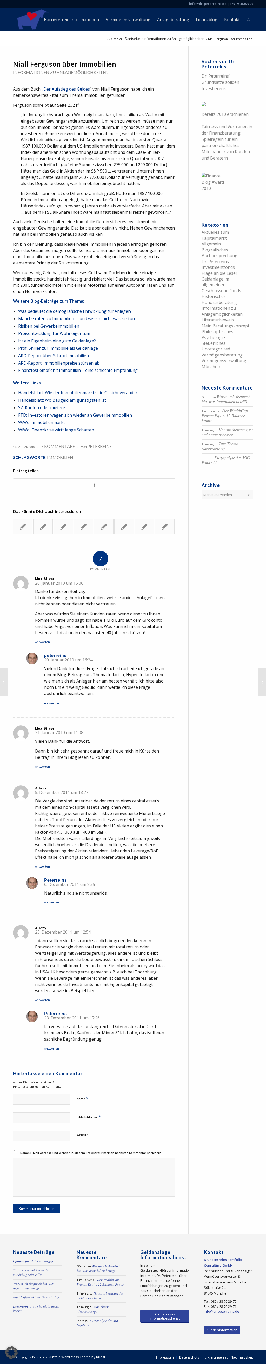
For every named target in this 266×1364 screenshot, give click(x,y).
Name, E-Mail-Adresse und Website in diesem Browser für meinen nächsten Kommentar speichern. (91, 1153)
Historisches (214, 296)
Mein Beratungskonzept (225, 326)
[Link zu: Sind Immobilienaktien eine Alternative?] (83, 526)
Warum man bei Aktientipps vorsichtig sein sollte (32, 1272)
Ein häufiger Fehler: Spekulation (36, 1297)
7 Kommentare (58, 446)
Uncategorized (216, 349)
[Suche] (248, 19)
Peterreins (99, 446)
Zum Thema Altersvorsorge (220, 446)
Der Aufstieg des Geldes (66, 89)
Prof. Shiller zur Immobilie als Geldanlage (58, 348)
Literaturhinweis (218, 320)
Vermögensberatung (222, 355)
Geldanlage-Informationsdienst (165, 1316)
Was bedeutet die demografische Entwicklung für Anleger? (75, 311)
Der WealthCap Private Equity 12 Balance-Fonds (225, 415)
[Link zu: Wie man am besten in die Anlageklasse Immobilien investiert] (124, 526)
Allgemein (211, 244)
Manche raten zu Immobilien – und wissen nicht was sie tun (76, 318)
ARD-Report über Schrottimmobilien (53, 356)
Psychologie (213, 337)
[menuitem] (71, 19)
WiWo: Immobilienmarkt (41, 422)
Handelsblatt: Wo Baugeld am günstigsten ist (62, 400)
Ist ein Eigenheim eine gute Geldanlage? (57, 341)
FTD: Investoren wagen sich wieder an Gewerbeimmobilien (75, 415)
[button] (11, 1352)
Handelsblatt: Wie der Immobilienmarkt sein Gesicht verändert (78, 393)
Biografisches (215, 250)
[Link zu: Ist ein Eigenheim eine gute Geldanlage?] (22, 526)
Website (82, 1135)
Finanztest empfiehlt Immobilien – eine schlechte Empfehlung (78, 370)
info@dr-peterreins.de (208, 3)
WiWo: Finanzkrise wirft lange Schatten (56, 430)
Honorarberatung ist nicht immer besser (227, 432)
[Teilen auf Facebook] (94, 485)
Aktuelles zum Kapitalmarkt (215, 235)
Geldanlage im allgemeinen (215, 282)
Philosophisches (217, 331)
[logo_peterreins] (32, 19)
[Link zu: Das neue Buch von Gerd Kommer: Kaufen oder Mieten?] (63, 526)
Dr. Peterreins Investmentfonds (218, 264)
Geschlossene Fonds (221, 291)
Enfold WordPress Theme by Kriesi (77, 1357)
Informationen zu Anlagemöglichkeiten (61, 72)
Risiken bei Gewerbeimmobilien (48, 326)
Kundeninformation (222, 1330)
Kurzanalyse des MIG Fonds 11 (226, 460)
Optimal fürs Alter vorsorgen (33, 1261)
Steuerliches (213, 343)
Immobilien (60, 457)
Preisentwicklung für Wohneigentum (54, 333)
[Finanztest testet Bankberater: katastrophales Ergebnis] (4, 682)
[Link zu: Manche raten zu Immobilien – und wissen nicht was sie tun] (104, 526)
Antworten (42, 642)
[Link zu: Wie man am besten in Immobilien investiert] (144, 526)
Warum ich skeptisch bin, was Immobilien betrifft (226, 399)
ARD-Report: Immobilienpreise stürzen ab (58, 363)
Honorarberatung (219, 302)
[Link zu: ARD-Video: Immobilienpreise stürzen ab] (164, 526)
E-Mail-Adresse (89, 1116)
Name (82, 1098)
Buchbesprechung (219, 255)
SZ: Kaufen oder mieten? (41, 407)
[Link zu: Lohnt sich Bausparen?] (43, 526)
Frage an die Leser (219, 273)
